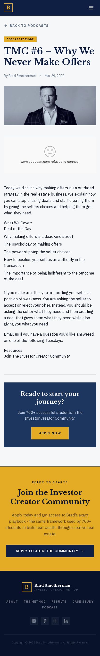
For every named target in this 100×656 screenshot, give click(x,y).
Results (59, 601)
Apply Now (50, 433)
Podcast (50, 607)
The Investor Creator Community (41, 356)
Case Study (83, 601)
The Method (35, 601)
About (12, 601)
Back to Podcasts (29, 25)
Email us (11, 334)
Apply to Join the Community (47, 551)
